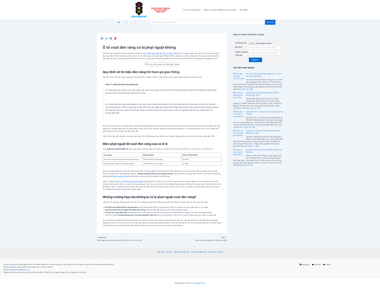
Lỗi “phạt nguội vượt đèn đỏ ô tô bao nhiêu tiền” (162, 53)
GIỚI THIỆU (243, 10)
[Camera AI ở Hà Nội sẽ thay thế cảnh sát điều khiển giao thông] (238, 133)
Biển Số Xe (238, 47)
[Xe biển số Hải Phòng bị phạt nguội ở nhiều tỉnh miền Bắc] (238, 152)
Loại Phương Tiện (241, 43)
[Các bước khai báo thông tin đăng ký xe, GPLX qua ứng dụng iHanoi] (238, 76)
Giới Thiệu (161, 252)
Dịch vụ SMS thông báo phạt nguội (130, 181)
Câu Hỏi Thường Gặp (181, 252)
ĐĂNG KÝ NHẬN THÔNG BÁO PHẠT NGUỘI (220, 10)
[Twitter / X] (106, 38)
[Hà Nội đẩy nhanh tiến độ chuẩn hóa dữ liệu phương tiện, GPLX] (238, 95)
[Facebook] (102, 38)
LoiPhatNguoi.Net (198, 283)
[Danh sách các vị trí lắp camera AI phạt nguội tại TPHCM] (238, 114)
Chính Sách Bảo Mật (198, 252)
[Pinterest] (115, 38)
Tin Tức (169, 252)
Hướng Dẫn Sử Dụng (215, 252)
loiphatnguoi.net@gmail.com (19, 270)
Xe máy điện (140, 22)
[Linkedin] (111, 38)
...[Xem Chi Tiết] (247, 89)
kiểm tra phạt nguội (121, 176)
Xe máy (129, 22)
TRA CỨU (270, 22)
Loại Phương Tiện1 (111, 22)
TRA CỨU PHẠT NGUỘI (191, 10)
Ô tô (121, 22)
